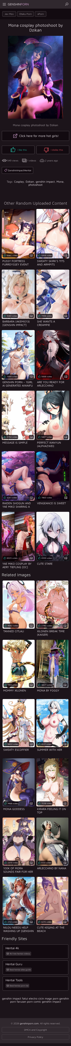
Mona (60, 181)
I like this (22, 149)
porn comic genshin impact (44, 1001)
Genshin (18, 4)
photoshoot (35, 184)
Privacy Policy (35, 1036)
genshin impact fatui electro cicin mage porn (30, 998)
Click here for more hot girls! (38, 136)
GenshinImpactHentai (19, 170)
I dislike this (56, 149)
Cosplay (19, 181)
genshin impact (45, 181)
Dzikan (30, 181)
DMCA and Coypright (35, 1029)
